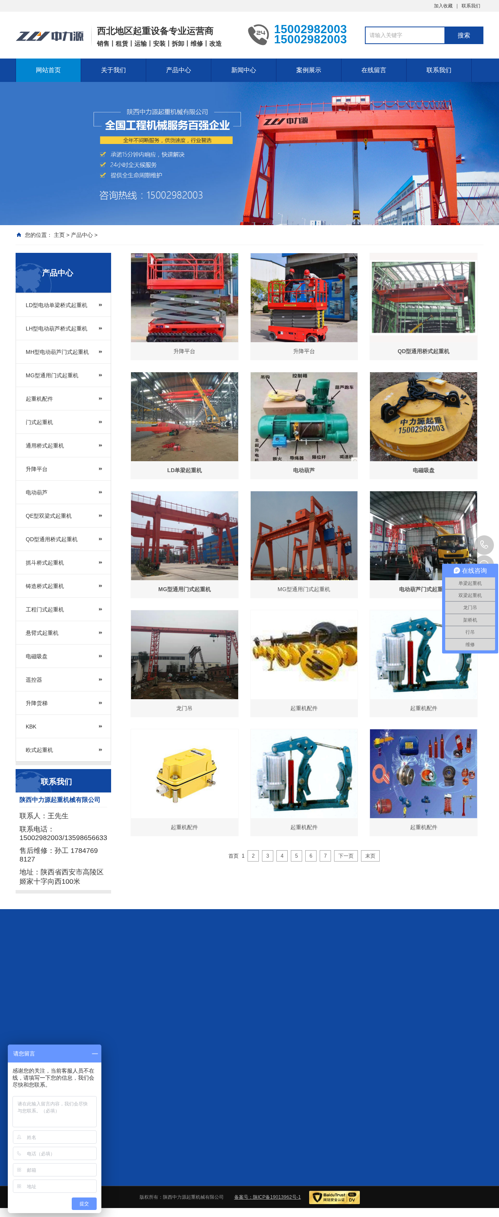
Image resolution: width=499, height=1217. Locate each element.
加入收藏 (443, 6)
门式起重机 (39, 422)
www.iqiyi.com (97, 965)
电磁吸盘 (37, 656)
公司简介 (177, 1019)
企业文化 (177, 1029)
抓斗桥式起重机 (45, 563)
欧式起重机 (39, 750)
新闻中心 (243, 70)
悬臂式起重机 (42, 633)
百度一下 (60, 965)
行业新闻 (302, 1029)
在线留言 (373, 70)
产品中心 (178, 70)
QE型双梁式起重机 (49, 516)
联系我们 (471, 6)
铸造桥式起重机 (45, 586)
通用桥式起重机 (45, 445)
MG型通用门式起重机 (52, 375)
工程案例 (357, 1029)
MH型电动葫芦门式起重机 (57, 352)
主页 (59, 235)
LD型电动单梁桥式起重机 (56, 305)
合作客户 (357, 1019)
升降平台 (37, 469)
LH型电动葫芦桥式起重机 (56, 328)
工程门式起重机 (45, 609)
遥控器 (34, 680)
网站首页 (48, 70)
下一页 (346, 856)
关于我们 (113, 70)
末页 (370, 856)
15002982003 (484, 545)
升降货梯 (37, 703)
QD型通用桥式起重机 (52, 539)
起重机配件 (39, 399)
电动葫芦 (37, 492)
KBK (31, 726)
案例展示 (308, 70)
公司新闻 (302, 1019)
